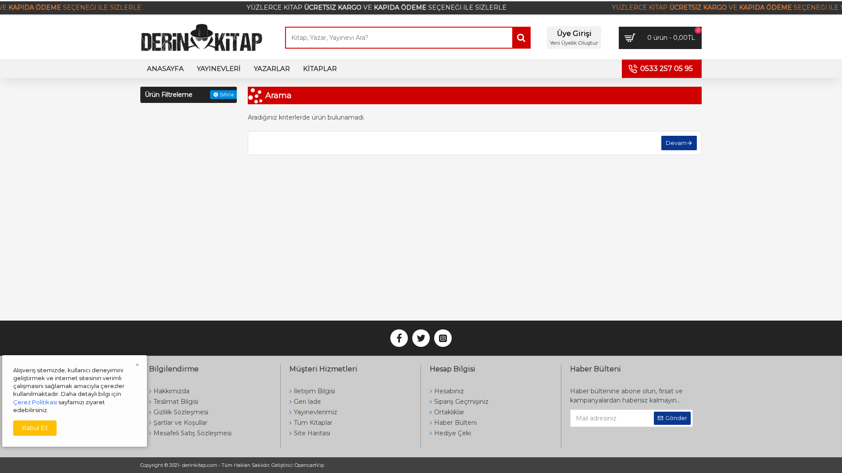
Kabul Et (35, 428)
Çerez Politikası (35, 402)
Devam (676, 142)
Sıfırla (227, 94)
